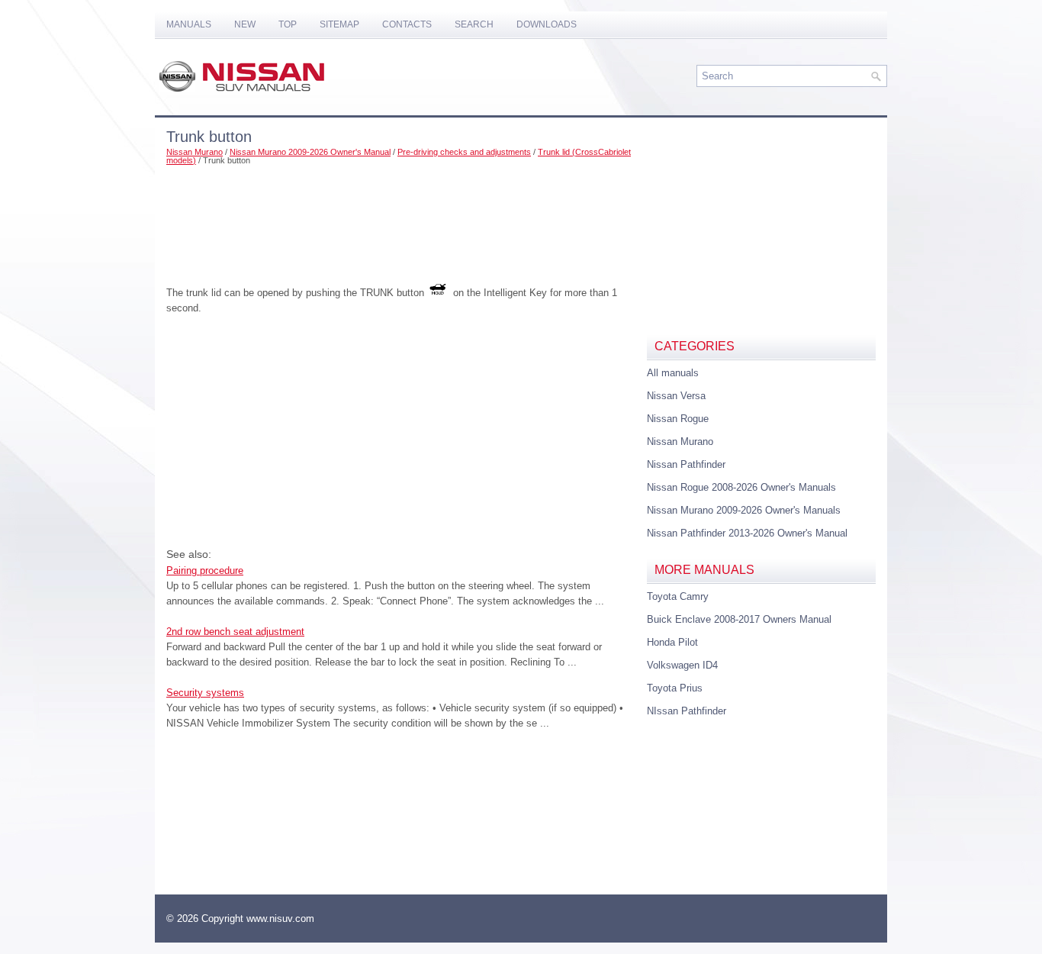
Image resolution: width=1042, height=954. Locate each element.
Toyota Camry (678, 596)
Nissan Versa (676, 395)
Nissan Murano (194, 151)
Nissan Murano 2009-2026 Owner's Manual (310, 151)
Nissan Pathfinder (686, 464)
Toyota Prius (675, 688)
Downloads (546, 24)
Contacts (407, 24)
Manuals (188, 24)
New (245, 24)
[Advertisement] (400, 218)
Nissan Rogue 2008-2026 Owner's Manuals (741, 487)
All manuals (673, 373)
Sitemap (339, 24)
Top (287, 24)
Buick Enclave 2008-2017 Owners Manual (739, 619)
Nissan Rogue (678, 418)
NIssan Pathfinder (686, 711)
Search (474, 24)
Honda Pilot (672, 642)
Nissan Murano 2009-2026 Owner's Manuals (744, 510)
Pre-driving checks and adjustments (464, 151)
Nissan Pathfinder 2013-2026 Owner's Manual (747, 533)
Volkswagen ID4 (682, 665)
